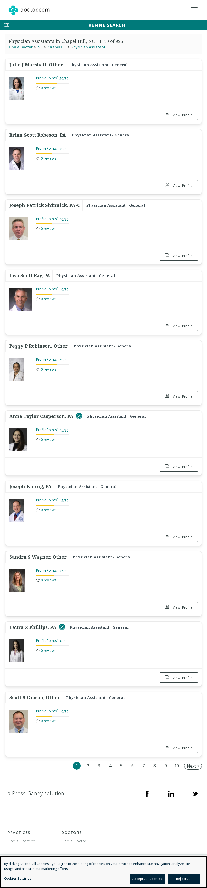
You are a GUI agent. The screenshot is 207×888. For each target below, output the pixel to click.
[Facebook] (147, 793)
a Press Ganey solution (36, 793)
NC (40, 47)
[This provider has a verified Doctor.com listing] (79, 416)
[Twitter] (195, 793)
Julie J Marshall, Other (36, 65)
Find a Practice (21, 840)
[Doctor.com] (29, 10)
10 (176, 766)
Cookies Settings (17, 878)
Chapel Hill (57, 47)
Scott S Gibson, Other (34, 697)
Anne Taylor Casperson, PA (42, 416)
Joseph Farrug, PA (30, 486)
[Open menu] (194, 10)
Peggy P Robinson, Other (38, 346)
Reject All (184, 878)
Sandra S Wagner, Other (38, 557)
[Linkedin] (171, 793)
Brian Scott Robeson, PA (37, 135)
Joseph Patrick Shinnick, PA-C (44, 205)
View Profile (182, 115)
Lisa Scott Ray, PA (29, 275)
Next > (193, 766)
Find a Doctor (21, 47)
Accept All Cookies (147, 878)
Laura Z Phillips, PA (33, 627)
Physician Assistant (88, 47)
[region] (103, 872)
